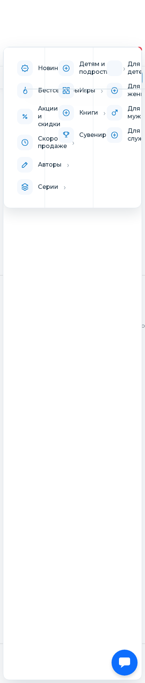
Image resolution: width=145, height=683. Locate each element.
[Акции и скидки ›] (24, 116)
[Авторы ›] (24, 164)
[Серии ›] (24, 187)
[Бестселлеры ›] (24, 90)
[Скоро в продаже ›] (24, 142)
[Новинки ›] (24, 68)
